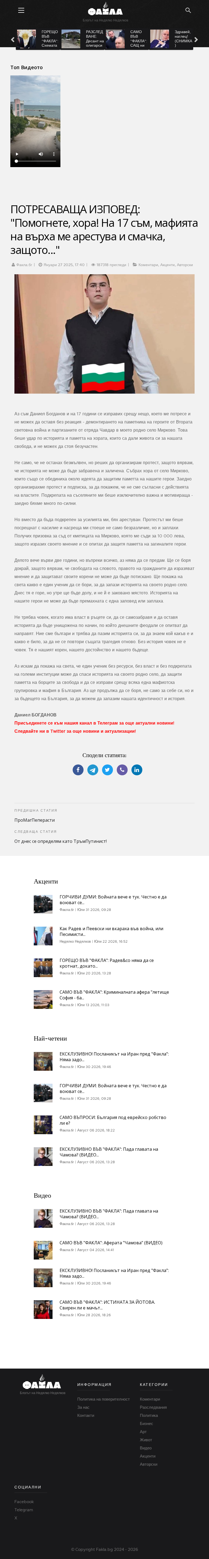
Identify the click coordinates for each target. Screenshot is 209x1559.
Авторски (185, 264)
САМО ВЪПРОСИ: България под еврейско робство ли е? (113, 1120)
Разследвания (153, 1407)
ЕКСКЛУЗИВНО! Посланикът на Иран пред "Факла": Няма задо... (114, 1057)
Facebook (24, 1501)
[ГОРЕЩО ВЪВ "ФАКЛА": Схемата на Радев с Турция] (26, 39)
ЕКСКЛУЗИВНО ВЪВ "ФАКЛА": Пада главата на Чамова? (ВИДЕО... (109, 1152)
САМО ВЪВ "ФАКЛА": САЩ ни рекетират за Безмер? (139, 46)
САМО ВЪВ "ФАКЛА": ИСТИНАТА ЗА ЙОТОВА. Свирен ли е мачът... (107, 1305)
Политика (149, 1415)
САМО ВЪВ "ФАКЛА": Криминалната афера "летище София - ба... (114, 995)
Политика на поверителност (103, 1399)
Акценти (167, 264)
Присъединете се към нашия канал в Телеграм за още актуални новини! (94, 723)
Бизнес (146, 1423)
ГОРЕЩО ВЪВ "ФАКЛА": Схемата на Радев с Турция (50, 43)
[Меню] (21, 10)
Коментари (148, 264)
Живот (146, 1439)
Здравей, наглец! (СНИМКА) (183, 39)
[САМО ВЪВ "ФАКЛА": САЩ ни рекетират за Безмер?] (115, 39)
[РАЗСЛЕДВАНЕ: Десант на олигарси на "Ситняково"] (71, 39)
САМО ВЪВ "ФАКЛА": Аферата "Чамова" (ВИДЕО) (111, 1243)
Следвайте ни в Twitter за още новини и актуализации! (75, 731)
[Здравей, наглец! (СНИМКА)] (159, 39)
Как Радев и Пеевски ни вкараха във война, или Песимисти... (111, 931)
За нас (83, 1407)
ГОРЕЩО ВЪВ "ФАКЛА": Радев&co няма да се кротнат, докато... (107, 963)
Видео (146, 1448)
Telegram (23, 1509)
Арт (143, 1431)
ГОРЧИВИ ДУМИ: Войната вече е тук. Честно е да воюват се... (113, 900)
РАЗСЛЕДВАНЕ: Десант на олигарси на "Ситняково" (95, 46)
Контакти (85, 1415)
